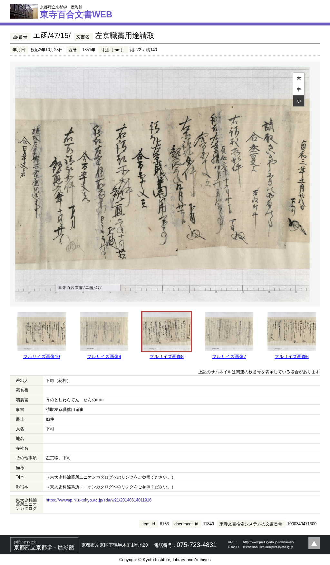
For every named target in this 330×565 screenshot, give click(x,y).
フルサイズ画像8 (167, 356)
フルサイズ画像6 (292, 356)
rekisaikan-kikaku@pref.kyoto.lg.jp (268, 547)
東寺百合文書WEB (76, 12)
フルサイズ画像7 (229, 356)
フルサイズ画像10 (41, 356)
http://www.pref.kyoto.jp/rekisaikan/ (268, 542)
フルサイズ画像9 (104, 356)
